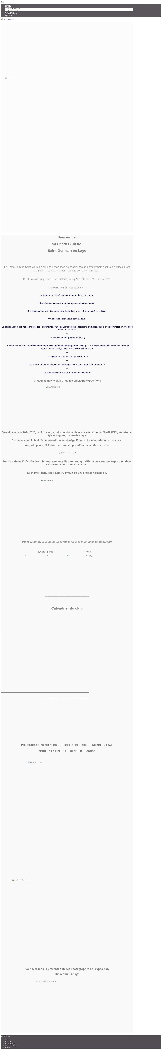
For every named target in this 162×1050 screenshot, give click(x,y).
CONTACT (8, 16)
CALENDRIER (14, 10)
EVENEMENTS (10, 12)
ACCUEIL (8, 5)
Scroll (2, 2)
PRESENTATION (15, 8)
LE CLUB (8, 7)
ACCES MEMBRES (11, 14)
